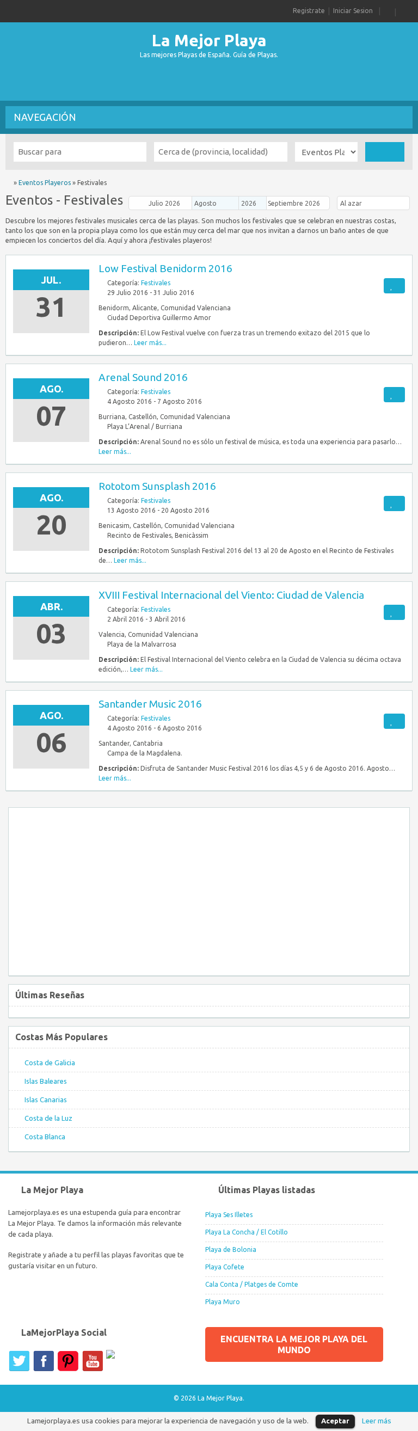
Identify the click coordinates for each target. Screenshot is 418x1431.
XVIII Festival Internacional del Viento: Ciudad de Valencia (231, 595)
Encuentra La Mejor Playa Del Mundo (293, 1344)
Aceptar (335, 1420)
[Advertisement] (209, 81)
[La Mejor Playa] (8, 182)
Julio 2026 (164, 203)
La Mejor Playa (209, 40)
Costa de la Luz (48, 1118)
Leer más (376, 1421)
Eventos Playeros (45, 182)
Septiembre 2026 (294, 203)
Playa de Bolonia (230, 1249)
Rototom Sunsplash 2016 (157, 486)
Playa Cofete (224, 1266)
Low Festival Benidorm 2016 (165, 268)
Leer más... (150, 342)
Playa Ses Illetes (229, 1214)
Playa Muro (222, 1301)
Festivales (155, 282)
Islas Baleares (45, 1081)
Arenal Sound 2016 (143, 377)
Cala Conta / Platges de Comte (251, 1284)
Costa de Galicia (49, 1062)
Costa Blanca (44, 1136)
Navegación (45, 117)
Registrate (309, 10)
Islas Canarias (45, 1099)
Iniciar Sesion (353, 10)
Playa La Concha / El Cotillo (246, 1232)
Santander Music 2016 (150, 704)
